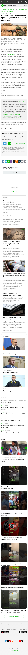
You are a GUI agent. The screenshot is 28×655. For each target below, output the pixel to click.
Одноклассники (7, 116)
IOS (23, 101)
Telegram (17, 108)
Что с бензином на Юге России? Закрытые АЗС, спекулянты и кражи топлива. (13, 611)
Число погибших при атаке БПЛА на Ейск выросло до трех (13, 401)
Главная (3, 11)
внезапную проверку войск (11, 57)
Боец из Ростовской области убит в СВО (13, 414)
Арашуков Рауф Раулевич (10, 372)
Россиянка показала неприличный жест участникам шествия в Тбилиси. (12, 588)
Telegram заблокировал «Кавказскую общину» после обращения (11, 538)
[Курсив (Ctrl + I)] (7, 172)
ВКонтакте (17, 114)
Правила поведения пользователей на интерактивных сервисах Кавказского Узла (14, 645)
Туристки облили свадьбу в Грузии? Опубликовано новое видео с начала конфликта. (11, 513)
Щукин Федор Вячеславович (11, 391)
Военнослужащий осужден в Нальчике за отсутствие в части (12, 294)
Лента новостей (10, 11)
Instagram (11, 114)
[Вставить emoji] (16, 172)
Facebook (5, 114)
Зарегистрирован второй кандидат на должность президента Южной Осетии (12, 433)
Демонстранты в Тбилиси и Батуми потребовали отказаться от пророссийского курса (13, 459)
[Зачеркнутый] (13, 172)
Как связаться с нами (11, 629)
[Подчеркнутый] (10, 172)
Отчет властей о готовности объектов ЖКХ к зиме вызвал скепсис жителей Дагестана (14, 275)
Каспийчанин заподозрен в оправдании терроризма (12, 426)
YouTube (19, 117)
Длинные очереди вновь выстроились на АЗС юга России (14, 201)
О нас (2, 629)
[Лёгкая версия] (7, 1)
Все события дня (22, 436)
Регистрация (14, 187)
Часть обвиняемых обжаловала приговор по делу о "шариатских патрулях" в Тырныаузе (12, 319)
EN (4, 1)
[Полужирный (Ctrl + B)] (4, 172)
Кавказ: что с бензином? (9, 9)
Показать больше (14, 616)
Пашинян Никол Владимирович (12, 354)
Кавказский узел (11, 54)
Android (20, 101)
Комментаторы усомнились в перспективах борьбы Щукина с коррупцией (12, 243)
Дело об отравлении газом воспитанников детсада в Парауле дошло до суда (13, 419)
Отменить (14, 191)
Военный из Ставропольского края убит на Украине (13, 217)
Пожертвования (23, 629)
